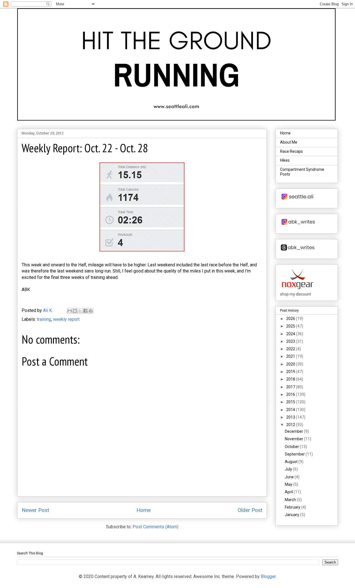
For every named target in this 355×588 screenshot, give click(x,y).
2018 (291, 379)
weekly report (66, 319)
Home (143, 510)
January (292, 514)
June (290, 477)
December (294, 431)
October (292, 446)
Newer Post (35, 510)
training (44, 319)
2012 (291, 424)
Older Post (250, 510)
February (293, 507)
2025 (291, 326)
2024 (291, 334)
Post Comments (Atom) (155, 526)
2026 (291, 318)
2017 (291, 387)
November (294, 439)
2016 (291, 394)
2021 (291, 356)
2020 (291, 364)
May (289, 484)
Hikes (285, 160)
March (291, 499)
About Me (288, 142)
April (289, 492)
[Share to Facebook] (85, 311)
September (295, 454)
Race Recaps (291, 151)
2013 (291, 417)
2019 (291, 371)
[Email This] (69, 311)
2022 (291, 349)
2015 (291, 402)
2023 (291, 341)
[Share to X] (80, 311)
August (291, 461)
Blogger (268, 576)
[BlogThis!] (75, 311)
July (289, 469)
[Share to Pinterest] (90, 311)
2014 (291, 409)
